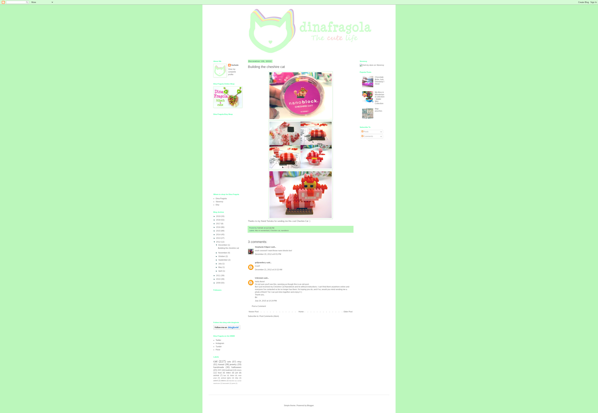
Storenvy (219, 202)
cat (215, 361)
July (220, 264)
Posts (365, 132)
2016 (218, 227)
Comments (368, 136)
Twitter (218, 340)
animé (215, 381)
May (220, 267)
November (223, 253)
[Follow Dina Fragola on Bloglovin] (226, 329)
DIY (219, 370)
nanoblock (285, 230)
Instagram (220, 343)
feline (232, 375)
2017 (218, 224)
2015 (218, 231)
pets (233, 383)
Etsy (217, 205)
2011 (218, 275)
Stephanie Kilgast (263, 247)
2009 (218, 283)
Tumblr (219, 347)
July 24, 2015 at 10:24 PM (266, 301)
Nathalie (235, 65)
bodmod (229, 370)
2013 (218, 238)
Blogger (310, 405)
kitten (228, 373)
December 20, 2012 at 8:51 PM (268, 254)
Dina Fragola (221, 198)
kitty (236, 378)
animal (216, 375)
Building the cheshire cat (228, 248)
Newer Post (254, 312)
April (220, 271)
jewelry (233, 364)
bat (224, 375)
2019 (218, 216)
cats (229, 361)
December (223, 245)
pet (236, 373)
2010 (218, 279)
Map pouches (378, 110)
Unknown (259, 278)
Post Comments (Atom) (269, 316)
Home (301, 312)
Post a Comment (259, 306)
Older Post (348, 312)
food (220, 373)
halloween (236, 367)
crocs (239, 370)
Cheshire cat (275, 230)
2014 (218, 234)
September (223, 260)
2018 (218, 220)
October (221, 256)
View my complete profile (232, 72)
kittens (223, 381)
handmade (218, 367)
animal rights (226, 378)
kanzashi (226, 383)
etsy (239, 361)
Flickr (218, 350)
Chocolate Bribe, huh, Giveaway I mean (379, 80)
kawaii (221, 364)
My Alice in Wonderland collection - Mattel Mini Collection (379, 98)
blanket (231, 381)
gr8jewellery (260, 263)
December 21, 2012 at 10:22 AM (268, 270)
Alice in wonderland (262, 230)
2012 (218, 242)
